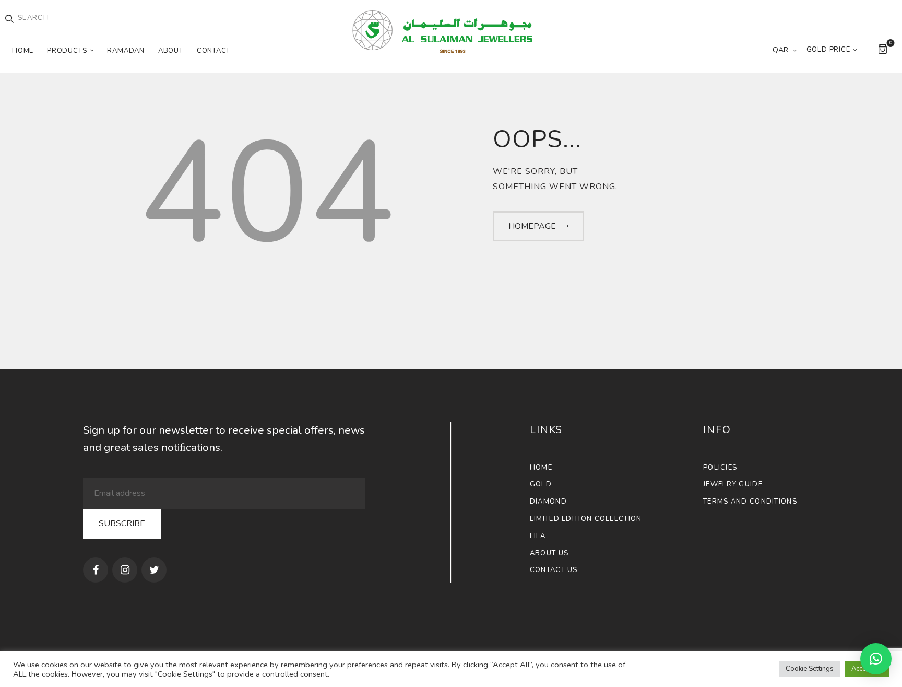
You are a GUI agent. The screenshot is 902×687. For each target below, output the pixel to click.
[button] (876, 658)
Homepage (532, 226)
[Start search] (9, 19)
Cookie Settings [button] (810, 668)
